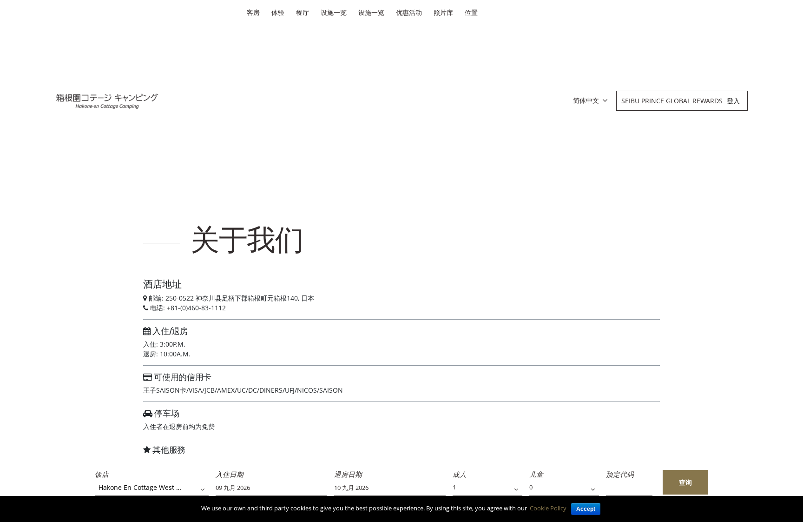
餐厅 (302, 12)
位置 (471, 12)
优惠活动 (409, 12)
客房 (253, 12)
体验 (277, 12)
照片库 (443, 12)
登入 (733, 100)
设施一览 (334, 12)
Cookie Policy (548, 508)
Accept (585, 509)
